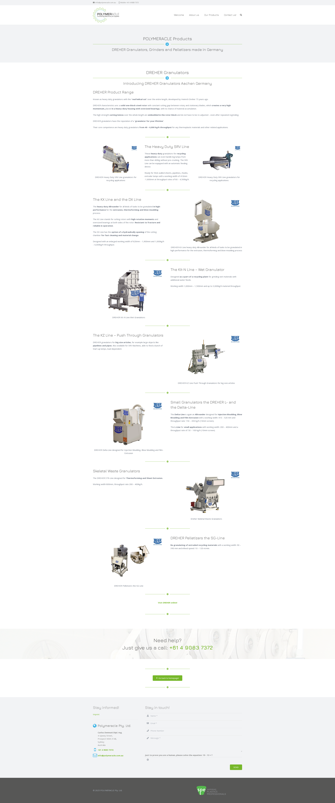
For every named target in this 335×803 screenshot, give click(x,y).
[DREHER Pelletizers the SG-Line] (129, 559)
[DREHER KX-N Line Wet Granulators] (129, 291)
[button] (220, 15)
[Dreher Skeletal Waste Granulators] (206, 492)
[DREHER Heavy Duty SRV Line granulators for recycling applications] (116, 159)
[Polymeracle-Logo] (106, 15)
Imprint (96, 714)
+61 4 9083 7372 (105, 750)
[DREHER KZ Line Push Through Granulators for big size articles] (206, 356)
